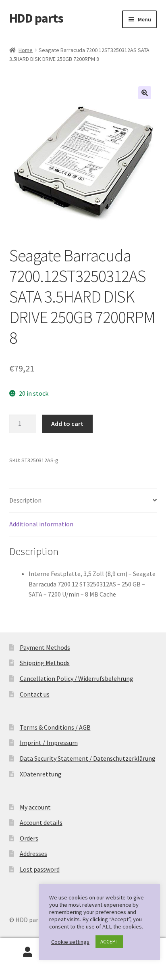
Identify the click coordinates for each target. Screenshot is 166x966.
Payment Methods (45, 647)
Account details (41, 822)
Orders (29, 838)
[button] (144, 92)
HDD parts (36, 18)
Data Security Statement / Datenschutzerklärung (88, 758)
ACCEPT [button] (109, 941)
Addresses (33, 853)
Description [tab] (25, 500)
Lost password (40, 869)
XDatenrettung (41, 774)
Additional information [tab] (41, 524)
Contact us (35, 694)
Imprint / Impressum (49, 743)
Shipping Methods (45, 663)
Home (26, 50)
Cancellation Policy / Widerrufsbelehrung (76, 678)
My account (35, 807)
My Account (27, 952)
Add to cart (67, 423)
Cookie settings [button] (70, 941)
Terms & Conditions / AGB (55, 727)
